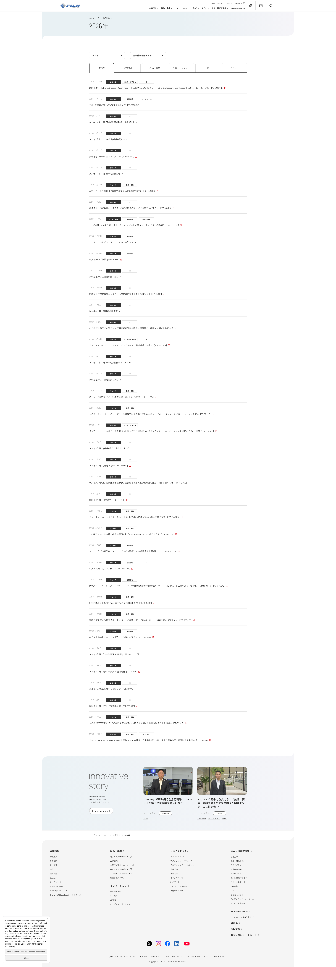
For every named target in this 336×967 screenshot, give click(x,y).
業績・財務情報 (237, 860)
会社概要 (53, 865)
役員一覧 (53, 873)
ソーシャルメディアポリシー (199, 956)
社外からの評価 (56, 886)
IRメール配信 (238, 882)
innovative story (239, 911)
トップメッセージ (177, 856)
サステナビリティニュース (181, 860)
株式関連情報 (236, 869)
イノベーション (118, 886)
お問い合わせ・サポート (244, 935)
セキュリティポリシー (175, 956)
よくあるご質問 (237, 894)
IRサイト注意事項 (238, 903)
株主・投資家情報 (240, 851)
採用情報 (240, 3)
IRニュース (235, 890)
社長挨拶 (53, 856)
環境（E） (174, 869)
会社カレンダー (56, 882)
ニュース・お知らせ (216, 3)
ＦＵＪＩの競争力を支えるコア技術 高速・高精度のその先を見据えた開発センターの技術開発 (221, 803)
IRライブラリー (237, 865)
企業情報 (54, 851)
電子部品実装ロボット (121, 856)
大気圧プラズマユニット (121, 865)
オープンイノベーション (120, 904)
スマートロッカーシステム (121, 873)
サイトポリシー (220, 956)
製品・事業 (116, 851)
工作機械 (113, 860)
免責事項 (143, 956)
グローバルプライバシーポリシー (123, 956)
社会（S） (174, 873)
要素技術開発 (115, 891)
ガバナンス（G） (177, 877)
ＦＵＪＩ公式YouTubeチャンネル (63, 894)
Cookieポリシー (156, 956)
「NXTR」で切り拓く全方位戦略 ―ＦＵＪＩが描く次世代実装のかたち (167, 801)
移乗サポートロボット (121, 869)
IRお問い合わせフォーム (242, 899)
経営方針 (234, 856)
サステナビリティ (179, 851)
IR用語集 (234, 886)
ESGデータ (174, 882)
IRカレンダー (236, 873)
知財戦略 (113, 895)
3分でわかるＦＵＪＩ (58, 890)
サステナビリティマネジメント (183, 865)
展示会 (229, 3)
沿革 (52, 869)
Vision (219, 813)
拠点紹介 (53, 877)
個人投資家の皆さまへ (240, 877)
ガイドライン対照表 (178, 886)
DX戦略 (113, 899)
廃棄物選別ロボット (118, 877)
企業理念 (53, 860)
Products (165, 813)
